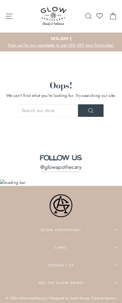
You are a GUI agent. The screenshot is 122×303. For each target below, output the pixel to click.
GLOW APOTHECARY (61, 230)
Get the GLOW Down (61, 283)
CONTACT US (61, 265)
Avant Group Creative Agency (93, 298)
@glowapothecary (60, 167)
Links (61, 247)
